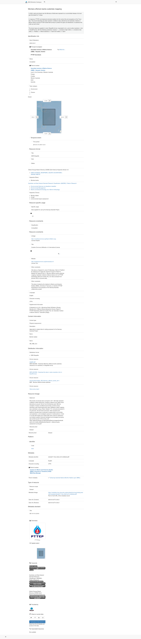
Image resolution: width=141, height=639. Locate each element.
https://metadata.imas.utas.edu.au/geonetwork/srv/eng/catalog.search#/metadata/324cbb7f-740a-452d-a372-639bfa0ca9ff (65, 493)
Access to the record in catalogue (38, 622)
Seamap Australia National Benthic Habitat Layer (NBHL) (65, 477)
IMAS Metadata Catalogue (34, 2)
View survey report (34, 389)
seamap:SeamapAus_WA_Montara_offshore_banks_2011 (44, 380)
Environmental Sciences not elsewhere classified (43, 186)
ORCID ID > (62, 49)
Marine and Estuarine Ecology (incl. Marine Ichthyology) (45, 189)
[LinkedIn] (39, 617)
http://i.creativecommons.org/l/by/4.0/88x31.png (43, 239)
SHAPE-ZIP (32, 362)
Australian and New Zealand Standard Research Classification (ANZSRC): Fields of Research (52, 183)
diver (32, 448)
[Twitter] (31, 617)
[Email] (43, 617)
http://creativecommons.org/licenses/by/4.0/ (42, 261)
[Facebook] (35, 617)
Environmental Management (38, 188)
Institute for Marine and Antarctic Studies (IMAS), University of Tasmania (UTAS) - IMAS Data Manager (41, 471)
